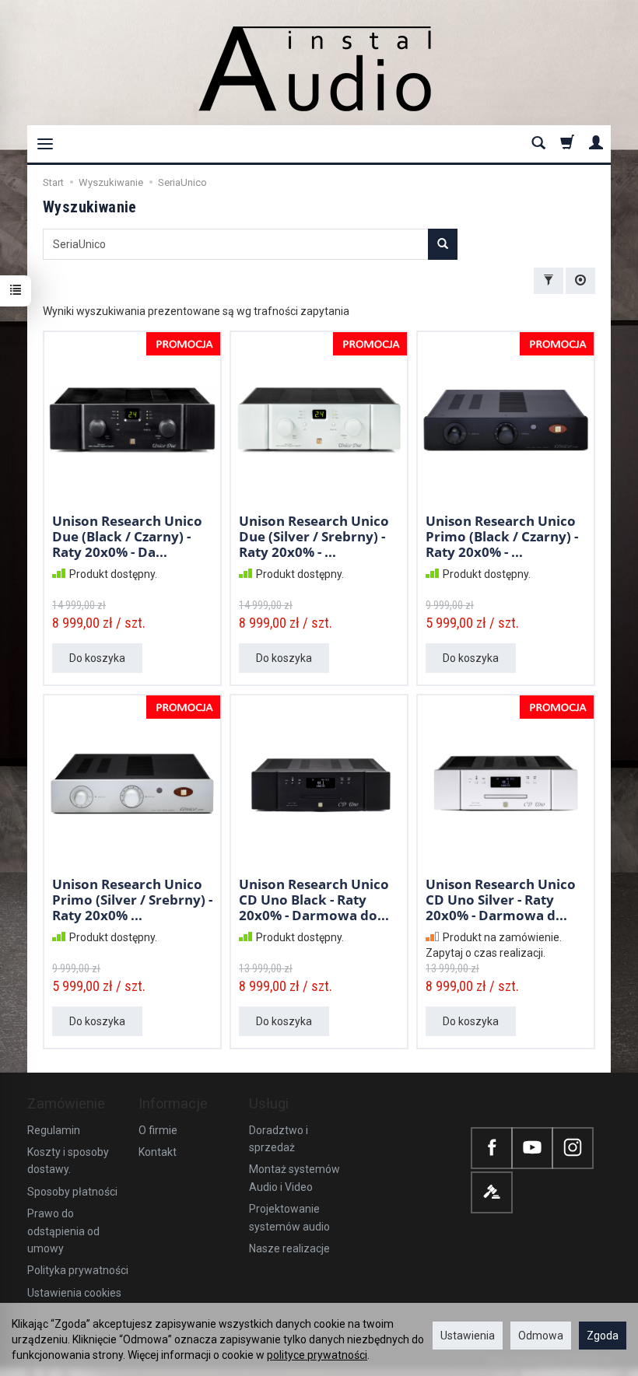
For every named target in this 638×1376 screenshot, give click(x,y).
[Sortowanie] (580, 281)
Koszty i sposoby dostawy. (68, 1160)
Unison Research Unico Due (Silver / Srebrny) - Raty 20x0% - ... (314, 537)
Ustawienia (467, 1335)
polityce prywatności (317, 1355)
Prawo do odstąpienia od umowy (63, 1231)
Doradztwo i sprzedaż (278, 1139)
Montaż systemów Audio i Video (294, 1177)
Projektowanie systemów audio (289, 1217)
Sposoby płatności (72, 1191)
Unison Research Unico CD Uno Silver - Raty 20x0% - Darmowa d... (501, 900)
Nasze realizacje (289, 1248)
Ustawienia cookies (74, 1293)
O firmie (157, 1130)
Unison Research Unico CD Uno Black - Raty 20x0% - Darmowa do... (314, 900)
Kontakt (157, 1152)
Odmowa (540, 1335)
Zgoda (603, 1335)
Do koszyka (97, 658)
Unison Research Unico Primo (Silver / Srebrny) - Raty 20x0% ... (132, 900)
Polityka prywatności (77, 1270)
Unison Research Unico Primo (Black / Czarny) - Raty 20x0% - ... (502, 537)
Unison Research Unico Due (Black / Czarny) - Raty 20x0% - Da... (127, 537)
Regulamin (53, 1130)
